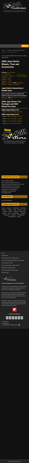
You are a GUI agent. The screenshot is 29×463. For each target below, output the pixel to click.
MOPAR (4, 213)
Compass (11, 76)
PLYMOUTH (7, 215)
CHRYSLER (23, 208)
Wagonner (4, 84)
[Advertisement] (14, 28)
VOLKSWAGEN (12, 216)
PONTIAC (13, 215)
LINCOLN (16, 211)
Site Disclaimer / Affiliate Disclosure (11, 325)
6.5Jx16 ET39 (10, 112)
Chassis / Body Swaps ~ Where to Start (10, 265)
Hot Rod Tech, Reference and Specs (11, 187)
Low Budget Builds (6, 192)
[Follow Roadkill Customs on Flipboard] (14, 310)
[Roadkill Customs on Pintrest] (13, 318)
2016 (9, 99)
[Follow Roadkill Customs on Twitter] (19, 318)
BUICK (3, 208)
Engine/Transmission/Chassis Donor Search (13, 184)
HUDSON (5, 211)
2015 (6, 99)
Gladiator (4, 77)
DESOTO (4, 210)
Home (3, 253)
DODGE (10, 210)
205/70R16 (19, 112)
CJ (2, 74)
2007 (6, 97)
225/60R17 (18, 123)
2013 (24, 97)
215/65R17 (19, 121)
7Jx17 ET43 (9, 123)
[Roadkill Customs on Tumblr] (16, 318)
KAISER (10, 211)
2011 (18, 97)
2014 (3, 99)
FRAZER (20, 210)
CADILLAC (9, 208)
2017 (12, 99)
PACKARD (23, 213)
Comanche (7, 74)
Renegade (20, 82)
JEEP (8, 72)
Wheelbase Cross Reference (9, 191)
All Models (17, 84)
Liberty (10, 82)
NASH (9, 213)
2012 (21, 97)
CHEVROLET (16, 208)
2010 (15, 97)
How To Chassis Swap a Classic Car (11, 182)
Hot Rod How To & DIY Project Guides (10, 258)
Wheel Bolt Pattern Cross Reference (11, 186)
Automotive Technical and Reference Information (13, 260)
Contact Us (5, 321)
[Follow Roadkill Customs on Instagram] (10, 318)
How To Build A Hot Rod (7, 263)
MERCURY (22, 211)
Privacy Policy (6, 323)
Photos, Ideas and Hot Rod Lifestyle (10, 270)
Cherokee (12, 72)
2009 (12, 97)
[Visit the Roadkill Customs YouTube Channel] (22, 318)
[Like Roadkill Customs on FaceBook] (7, 318)
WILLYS (19, 216)
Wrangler (10, 84)
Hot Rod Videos (5, 272)
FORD (14, 210)
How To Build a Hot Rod (8, 180)
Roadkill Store (5, 255)
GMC (24, 210)
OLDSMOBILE (15, 213)
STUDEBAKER (20, 215)
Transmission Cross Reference (9, 189)
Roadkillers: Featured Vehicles (8, 267)
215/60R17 (19, 118)
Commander (5, 76)
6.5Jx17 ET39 (10, 118)
